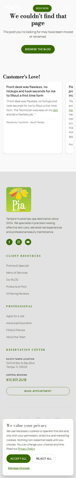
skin (55, 110)
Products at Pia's (16, 286)
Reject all (44, 458)
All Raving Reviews (17, 293)
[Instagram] (19, 242)
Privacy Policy (26, 448)
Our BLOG (12, 279)
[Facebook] (9, 242)
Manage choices (19, 468)
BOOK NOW (42, 8)
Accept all (18, 458)
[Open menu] (67, 8)
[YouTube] (28, 242)
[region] (38, 120)
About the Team (16, 337)
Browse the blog (38, 49)
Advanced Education (19, 323)
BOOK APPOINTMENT (38, 391)
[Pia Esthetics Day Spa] (13, 8)
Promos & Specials (17, 265)
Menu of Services (16, 272)
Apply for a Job (15, 316)
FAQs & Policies (15, 330)
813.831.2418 (16, 379)
